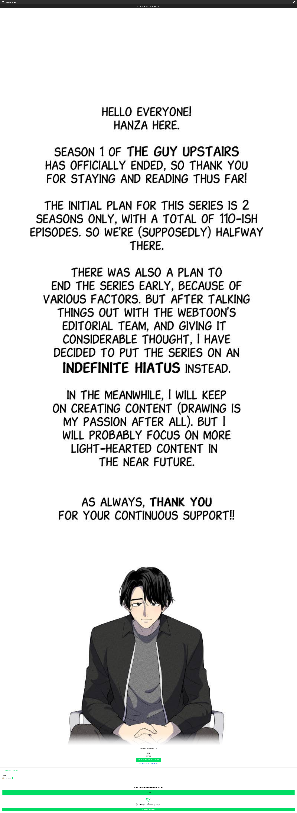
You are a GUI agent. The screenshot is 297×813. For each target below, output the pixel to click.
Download (148, 792)
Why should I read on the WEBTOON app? (148, 763)
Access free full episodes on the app (148, 759)
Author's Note (11, 2)
